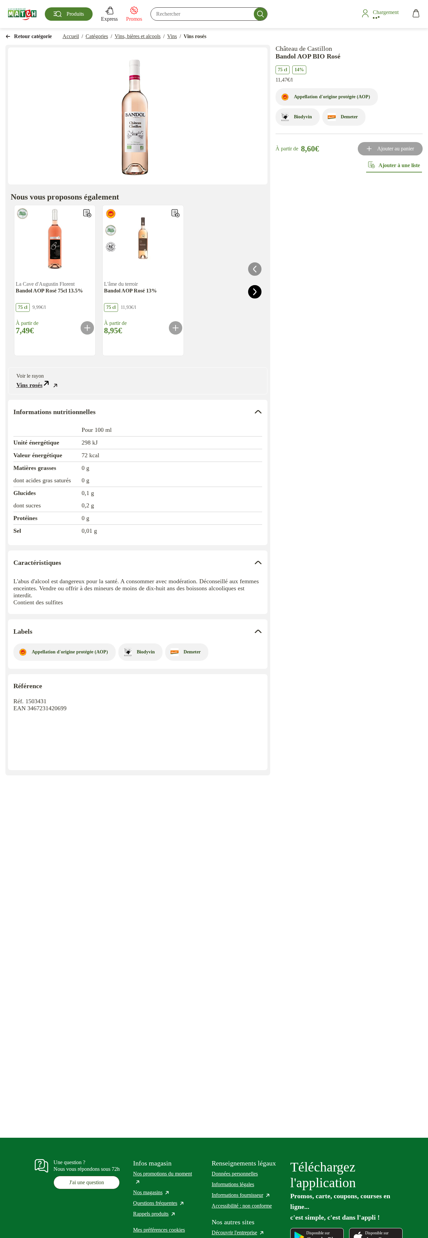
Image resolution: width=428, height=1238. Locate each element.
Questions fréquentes (159, 1203)
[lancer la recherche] (260, 14)
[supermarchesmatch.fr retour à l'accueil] (22, 14)
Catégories (97, 36)
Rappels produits (154, 1214)
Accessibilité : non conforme (242, 1206)
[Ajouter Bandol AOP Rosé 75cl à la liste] (87, 213)
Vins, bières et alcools (137, 36)
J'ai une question (86, 1182)
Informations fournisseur (241, 1195)
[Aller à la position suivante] (254, 291)
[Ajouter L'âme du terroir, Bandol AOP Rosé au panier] (175, 328)
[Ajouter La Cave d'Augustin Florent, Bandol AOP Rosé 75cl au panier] (87, 328)
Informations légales (233, 1184)
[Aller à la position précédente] (254, 269)
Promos (134, 19)
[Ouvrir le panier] (416, 14)
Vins (172, 36)
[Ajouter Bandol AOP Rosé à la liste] (175, 213)
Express (109, 19)
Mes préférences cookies (159, 1230)
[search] (209, 14)
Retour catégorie (33, 36)
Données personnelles (235, 1174)
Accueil (71, 36)
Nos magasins (151, 1192)
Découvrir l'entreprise (238, 1232)
